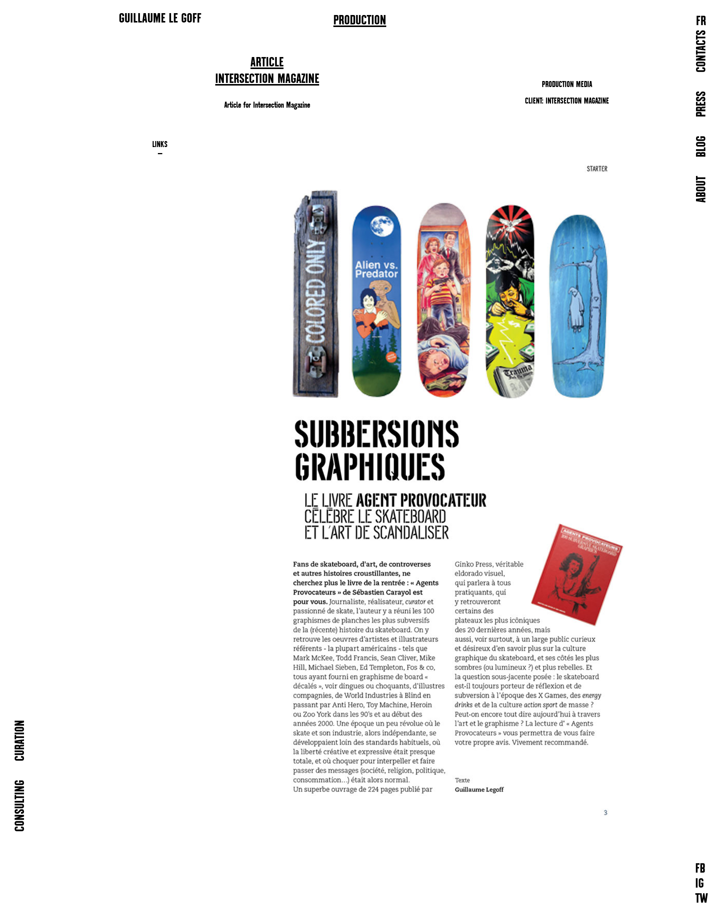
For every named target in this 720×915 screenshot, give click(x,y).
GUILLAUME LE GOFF (160, 18)
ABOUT (701, 189)
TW (701, 899)
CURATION (20, 740)
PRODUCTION (359, 20)
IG (699, 884)
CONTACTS (701, 51)
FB (700, 869)
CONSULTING (20, 806)
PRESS (701, 104)
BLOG (701, 146)
